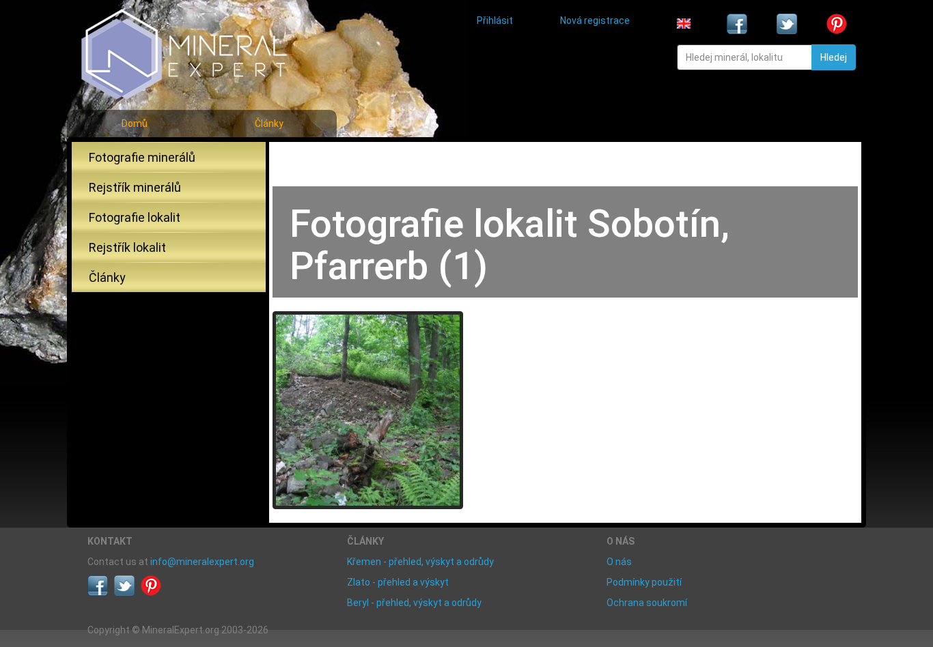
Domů (135, 123)
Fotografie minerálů (142, 157)
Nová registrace (595, 20)
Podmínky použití (644, 582)
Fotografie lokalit (134, 217)
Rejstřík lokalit (127, 247)
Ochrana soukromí (647, 602)
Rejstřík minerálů (135, 187)
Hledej (833, 57)
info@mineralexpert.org (202, 561)
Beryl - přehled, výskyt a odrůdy (414, 602)
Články (269, 123)
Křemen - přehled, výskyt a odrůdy (420, 561)
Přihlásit (495, 20)
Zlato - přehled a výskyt (398, 582)
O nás (619, 561)
